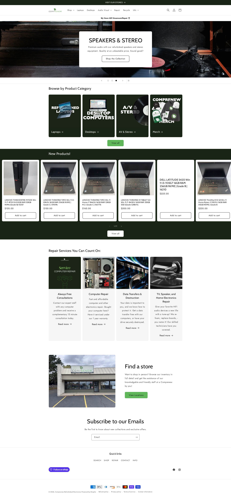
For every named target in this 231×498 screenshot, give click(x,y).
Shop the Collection (16, 58)
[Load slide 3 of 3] (116, 81)
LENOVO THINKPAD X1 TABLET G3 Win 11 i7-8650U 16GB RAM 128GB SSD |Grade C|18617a (135, 202)
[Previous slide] (102, 81)
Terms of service (129, 492)
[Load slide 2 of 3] (112, 81)
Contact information (145, 492)
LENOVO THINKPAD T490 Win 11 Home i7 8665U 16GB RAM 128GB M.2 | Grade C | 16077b (96, 202)
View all (115, 143)
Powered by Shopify (89, 492)
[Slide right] (121, 226)
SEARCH (97, 460)
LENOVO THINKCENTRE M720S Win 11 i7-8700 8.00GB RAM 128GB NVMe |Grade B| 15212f (20, 202)
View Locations (136, 395)
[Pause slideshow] (129, 81)
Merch (156, 131)
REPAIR (115, 460)
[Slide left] (110, 226)
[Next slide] (123, 81)
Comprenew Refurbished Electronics (68, 492)
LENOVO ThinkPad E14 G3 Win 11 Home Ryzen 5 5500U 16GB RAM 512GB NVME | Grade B (212, 202)
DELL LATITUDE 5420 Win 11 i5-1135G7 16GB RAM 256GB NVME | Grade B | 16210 (175, 184)
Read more (63, 324)
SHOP (106, 460)
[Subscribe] (136, 437)
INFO (135, 460)
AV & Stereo (126, 131)
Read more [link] (165, 335)
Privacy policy (116, 492)
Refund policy (103, 492)
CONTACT (125, 460)
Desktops (90, 131)
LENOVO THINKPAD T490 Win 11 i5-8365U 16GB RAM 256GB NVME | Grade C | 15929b (59, 202)
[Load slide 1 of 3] (108, 81)
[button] (70, 10)
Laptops (55, 131)
